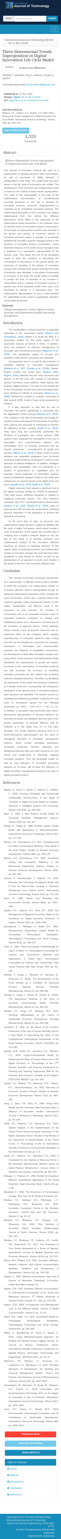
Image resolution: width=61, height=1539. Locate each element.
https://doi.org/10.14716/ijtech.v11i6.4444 (28, 100)
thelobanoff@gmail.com (42, 84)
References (15, 1494)
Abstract (14, 1475)
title (8, 18)
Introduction (16, 1481)
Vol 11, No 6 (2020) (31, 97)
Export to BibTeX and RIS (15, 130)
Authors (9, 67)
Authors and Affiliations (32, 68)
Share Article (30, 1452)
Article (13, 1468)
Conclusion (15, 1488)
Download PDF (30, 1434)
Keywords (7, 305)
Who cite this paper (30, 1443)
